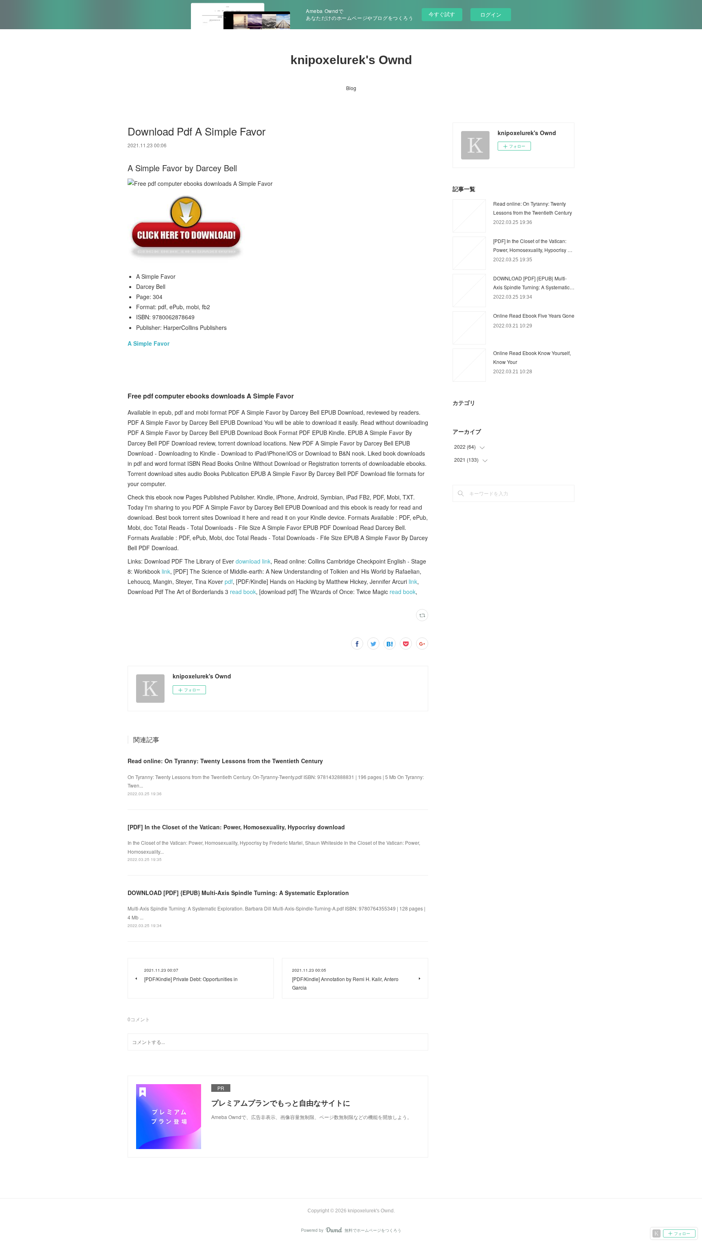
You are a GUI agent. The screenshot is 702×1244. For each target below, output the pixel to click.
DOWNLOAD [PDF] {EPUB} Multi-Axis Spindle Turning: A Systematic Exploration (238, 893)
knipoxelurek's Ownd (351, 60)
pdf (229, 581)
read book (243, 592)
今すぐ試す (442, 14)
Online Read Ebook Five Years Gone (533, 315)
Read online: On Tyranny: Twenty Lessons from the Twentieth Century (225, 761)
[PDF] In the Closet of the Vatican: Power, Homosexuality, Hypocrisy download (236, 827)
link (166, 571)
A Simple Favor (148, 343)
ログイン (490, 14)
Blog (351, 87)
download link (253, 561)
